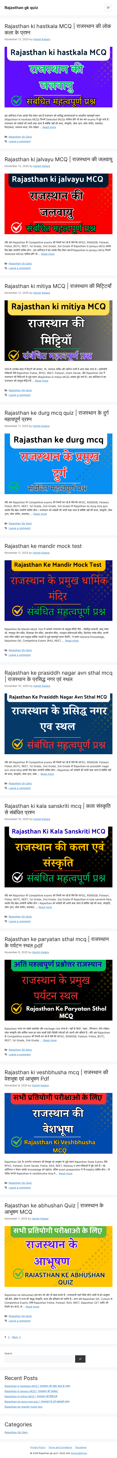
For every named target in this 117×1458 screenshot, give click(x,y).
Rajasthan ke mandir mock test (43, 546)
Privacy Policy (37, 1447)
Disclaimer (81, 1447)
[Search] (80, 1359)
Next (16, 1337)
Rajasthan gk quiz (21, 7)
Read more (49, 127)
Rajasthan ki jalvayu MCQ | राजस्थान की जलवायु (58, 159)
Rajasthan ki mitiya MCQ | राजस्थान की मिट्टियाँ (58, 286)
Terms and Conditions (60, 1447)
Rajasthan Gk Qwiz (20, 136)
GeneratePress (79, 1453)
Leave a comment (20, 141)
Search (8, 1353)
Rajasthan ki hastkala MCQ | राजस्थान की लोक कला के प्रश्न (37, 1386)
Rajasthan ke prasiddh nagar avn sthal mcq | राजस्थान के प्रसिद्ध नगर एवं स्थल (58, 676)
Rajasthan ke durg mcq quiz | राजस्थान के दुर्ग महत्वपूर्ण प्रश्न (37, 1401)
